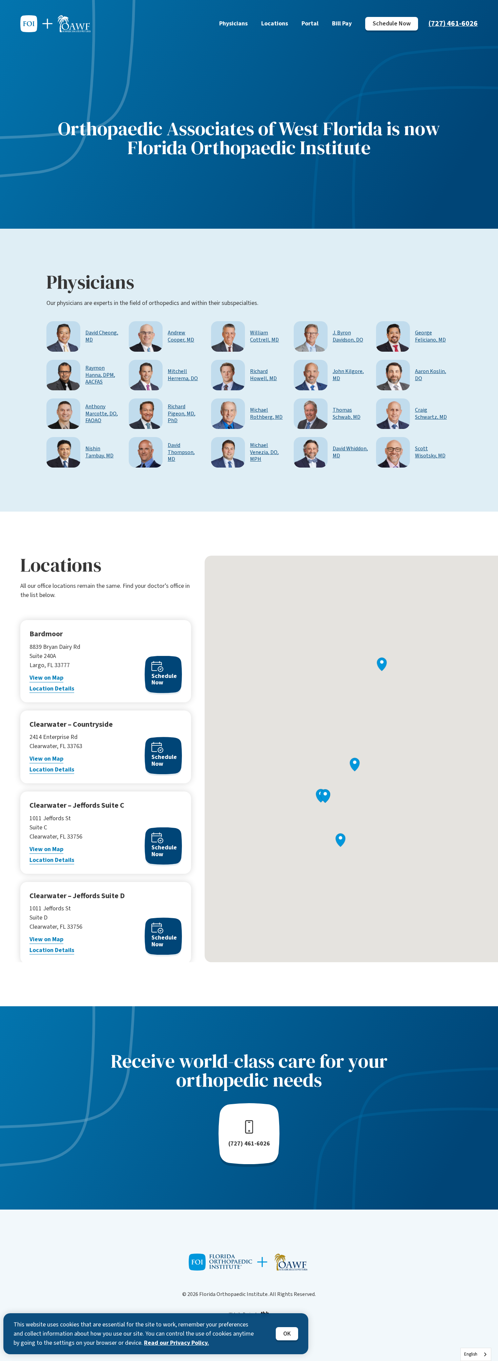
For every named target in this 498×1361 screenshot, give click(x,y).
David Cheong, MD (101, 336)
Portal (310, 23)
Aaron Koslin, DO (430, 375)
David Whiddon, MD (350, 452)
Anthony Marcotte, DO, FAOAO (101, 413)
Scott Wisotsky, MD (430, 452)
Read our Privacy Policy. (176, 1343)
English (470, 1354)
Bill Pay (342, 23)
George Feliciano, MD (430, 336)
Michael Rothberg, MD (266, 414)
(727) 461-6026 (453, 23)
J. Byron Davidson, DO (348, 336)
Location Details (51, 688)
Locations (274, 23)
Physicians (233, 23)
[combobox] (475, 1354)
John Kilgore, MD (348, 375)
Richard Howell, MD (263, 375)
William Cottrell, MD (264, 336)
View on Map (46, 677)
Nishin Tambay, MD (99, 452)
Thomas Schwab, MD (346, 414)
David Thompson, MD (181, 452)
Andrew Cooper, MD (181, 336)
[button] (341, 840)
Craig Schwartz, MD (431, 414)
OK (287, 1333)
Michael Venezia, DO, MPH (264, 452)
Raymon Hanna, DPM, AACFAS (100, 375)
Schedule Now (392, 23)
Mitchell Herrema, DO (183, 375)
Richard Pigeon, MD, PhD (181, 413)
